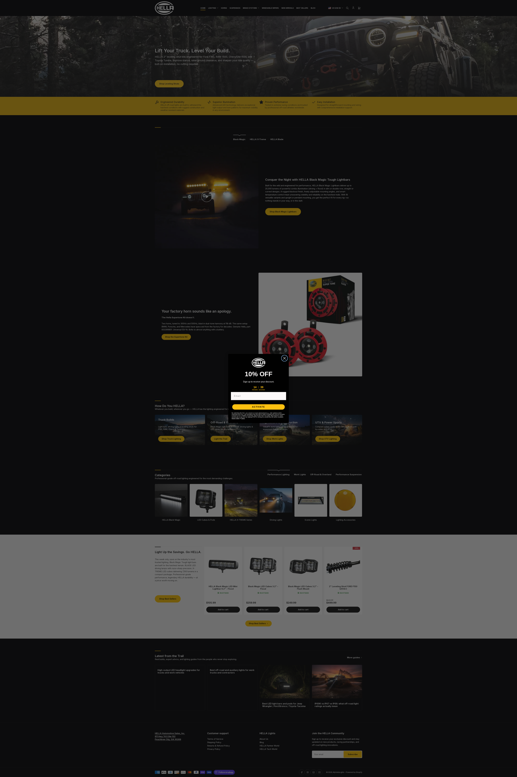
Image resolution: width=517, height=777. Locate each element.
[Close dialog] (284, 358)
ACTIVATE (258, 407)
